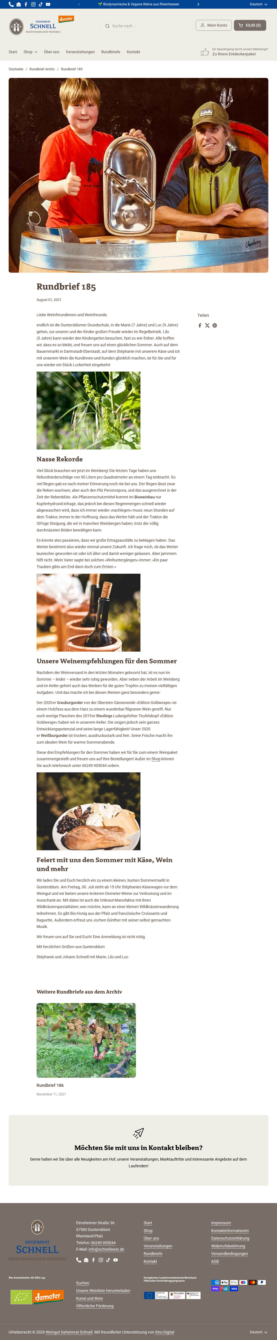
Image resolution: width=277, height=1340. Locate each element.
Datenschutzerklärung (230, 1238)
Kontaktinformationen (230, 1230)
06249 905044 (103, 1242)
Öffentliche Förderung (95, 1306)
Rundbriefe (153, 1253)
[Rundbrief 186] (86, 1040)
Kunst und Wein (89, 1298)
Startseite (16, 69)
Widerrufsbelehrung (228, 1246)
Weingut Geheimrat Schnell (69, 1332)
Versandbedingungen (229, 1253)
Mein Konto (217, 25)
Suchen (82, 1283)
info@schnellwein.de (106, 1249)
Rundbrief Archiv (42, 69)
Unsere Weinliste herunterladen (103, 1290)
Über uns (151, 1238)
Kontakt (150, 1261)
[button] (250, 25)
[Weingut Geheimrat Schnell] (41, 26)
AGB (215, 1261)
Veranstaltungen (158, 1246)
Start (148, 1223)
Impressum (221, 1223)
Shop (155, 759)
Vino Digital (164, 1332)
